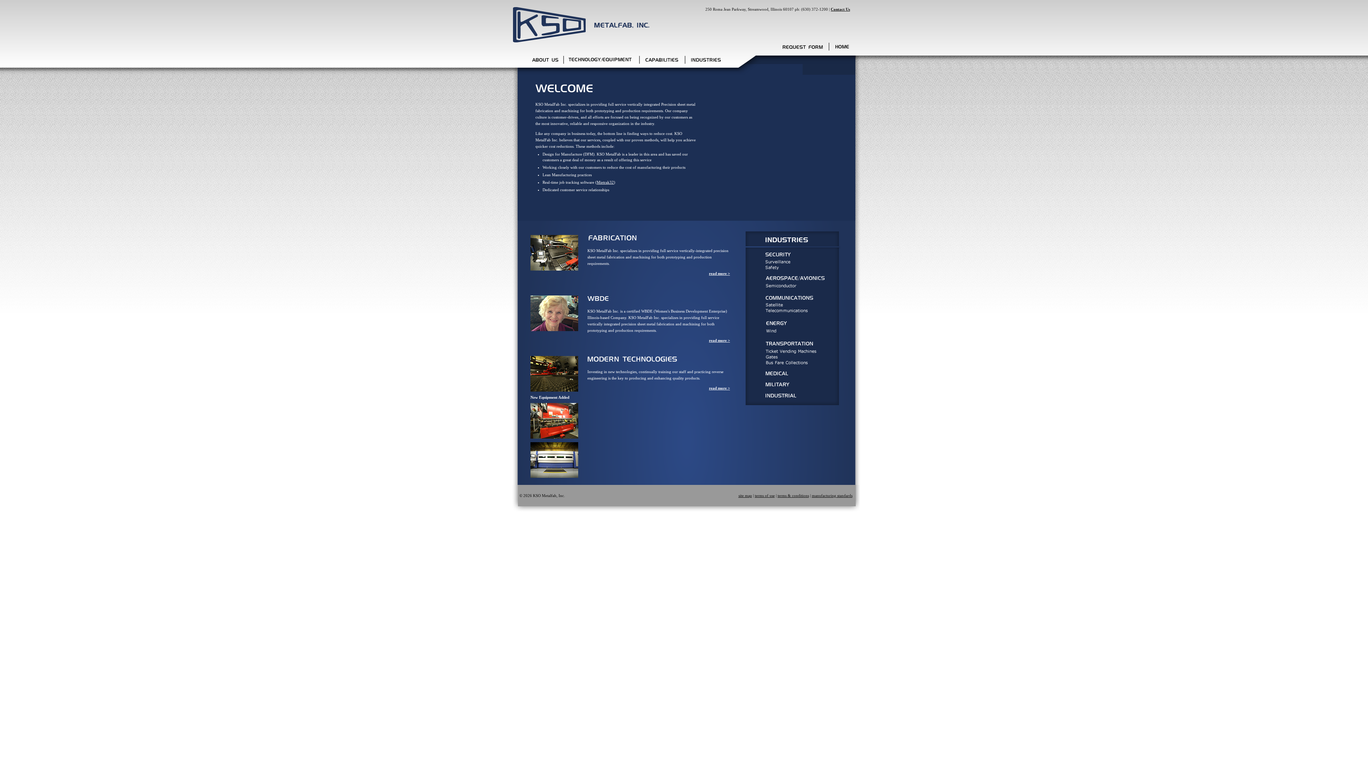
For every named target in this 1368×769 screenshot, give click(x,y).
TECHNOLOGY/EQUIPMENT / (602, 61)
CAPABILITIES (662, 61)
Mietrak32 (605, 182)
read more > (719, 273)
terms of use (765, 495)
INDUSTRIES (706, 61)
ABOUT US (544, 61)
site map (745, 495)
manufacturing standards (832, 495)
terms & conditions (793, 495)
